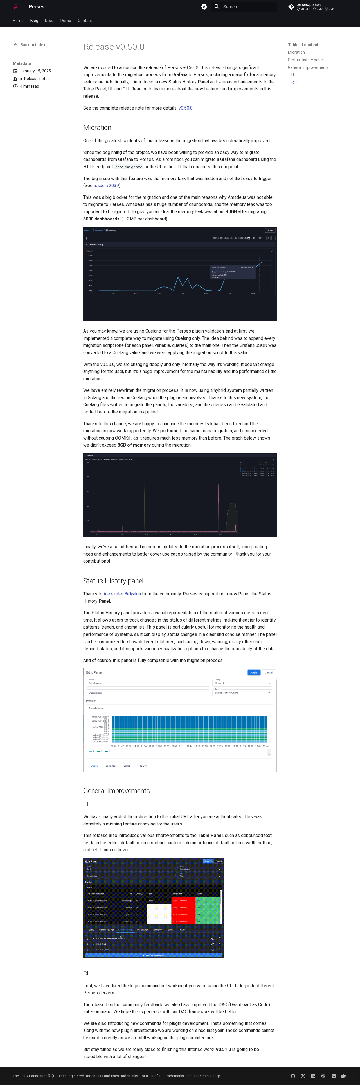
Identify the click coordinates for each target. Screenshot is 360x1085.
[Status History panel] (180, 771)
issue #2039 (106, 185)
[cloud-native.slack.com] (323, 1076)
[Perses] (16, 6)
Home (18, 20)
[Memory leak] (180, 319)
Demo (65, 20)
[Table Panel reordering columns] (153, 956)
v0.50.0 (186, 108)
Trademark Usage (206, 1076)
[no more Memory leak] (180, 535)
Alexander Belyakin (122, 594)
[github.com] (293, 1076)
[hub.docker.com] (343, 1076)
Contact (85, 20)
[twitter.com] (303, 1076)
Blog (34, 20)
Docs (49, 20)
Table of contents (304, 44)
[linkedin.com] (313, 1076)
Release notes (37, 78)
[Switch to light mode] (204, 6)
